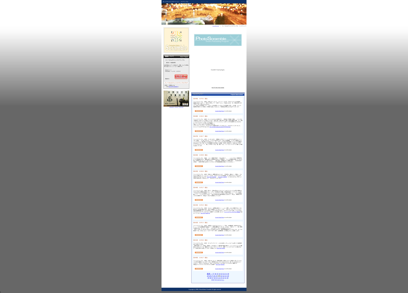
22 (224, 276)
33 (222, 274)
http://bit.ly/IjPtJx (221, 248)
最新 (208, 274)
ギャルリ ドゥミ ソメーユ (176, 107)
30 (228, 274)
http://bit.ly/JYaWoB (211, 176)
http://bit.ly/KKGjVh (205, 213)
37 (213, 274)
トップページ (215, 26)
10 (227, 278)
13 (221, 278)
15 (217, 278)
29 (208, 276)
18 (210, 278)
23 (221, 276)
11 (225, 278)
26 (214, 276)
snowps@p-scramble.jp (173, 86)
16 (215, 278)
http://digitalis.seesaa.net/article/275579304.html (220, 126)
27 (212, 276)
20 (228, 276)
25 (216, 276)
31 (226, 274)
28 (210, 276)
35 (217, 274)
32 (224, 274)
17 (212, 278)
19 (208, 278)
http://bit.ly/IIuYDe (220, 264)
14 (219, 278)
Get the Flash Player (219, 111)
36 (215, 274)
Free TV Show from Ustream (218, 87)
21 (226, 276)
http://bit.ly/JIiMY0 (222, 176)
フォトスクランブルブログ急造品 (232, 212)
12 (223, 278)
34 (219, 274)
